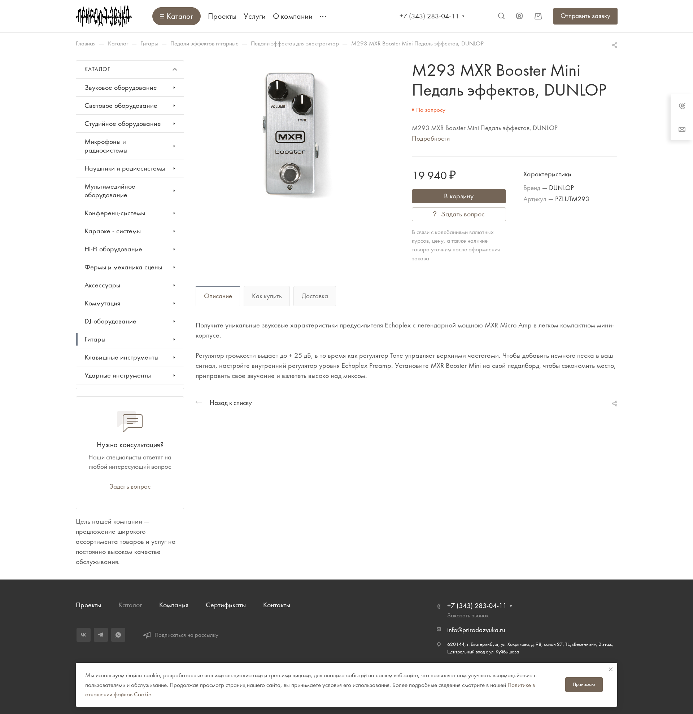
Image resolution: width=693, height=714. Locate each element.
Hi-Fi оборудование (113, 249)
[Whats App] (118, 635)
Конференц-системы (114, 212)
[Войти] (519, 16)
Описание (218, 296)
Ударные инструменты (117, 375)
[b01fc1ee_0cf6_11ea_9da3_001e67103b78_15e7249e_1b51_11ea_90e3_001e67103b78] (290, 133)
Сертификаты (226, 604)
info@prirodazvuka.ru (476, 630)
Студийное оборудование (122, 123)
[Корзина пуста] (538, 16)
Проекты (88, 604)
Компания (173, 604)
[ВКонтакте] (84, 635)
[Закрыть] (610, 669)
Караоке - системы (112, 230)
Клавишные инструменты (121, 357)
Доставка (315, 296)
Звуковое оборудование (120, 87)
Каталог (130, 604)
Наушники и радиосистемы (124, 168)
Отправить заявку (585, 16)
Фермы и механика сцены (123, 267)
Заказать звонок (468, 615)
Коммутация (102, 303)
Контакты (276, 604)
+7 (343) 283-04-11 (429, 16)
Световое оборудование (120, 105)
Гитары (94, 339)
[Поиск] (501, 16)
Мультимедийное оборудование (109, 190)
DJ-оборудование (110, 321)
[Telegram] (101, 635)
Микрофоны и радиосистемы (105, 146)
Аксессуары (102, 285)
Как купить (267, 296)
